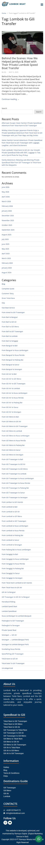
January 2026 (7, 211)
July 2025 (5, 239)
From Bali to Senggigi (10, 341)
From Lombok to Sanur (10, 540)
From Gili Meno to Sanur (11, 450)
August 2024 (6, 272)
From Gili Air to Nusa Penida (13, 398)
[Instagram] (5, 823)
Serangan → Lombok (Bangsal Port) (15, 640)
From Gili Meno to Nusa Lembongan (16, 436)
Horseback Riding (8, 602)
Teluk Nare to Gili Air (10, 659)
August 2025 (6, 235)
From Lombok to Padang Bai (12, 535)
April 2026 (6, 197)
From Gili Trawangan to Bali (12, 459)
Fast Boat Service (8, 308)
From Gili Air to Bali (9, 374)
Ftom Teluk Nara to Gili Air (12, 587)
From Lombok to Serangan (12, 545)
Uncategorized (7, 668)
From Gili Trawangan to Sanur (13, 493)
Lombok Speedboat (9, 611)
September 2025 (8, 230)
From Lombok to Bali (9, 507)
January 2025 (7, 268)
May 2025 (5, 249)
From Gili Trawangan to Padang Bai (15, 488)
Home (4, 13)
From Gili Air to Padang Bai (12, 402)
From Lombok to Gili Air (11, 512)
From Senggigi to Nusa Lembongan (15, 559)
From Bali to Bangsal (10, 317)
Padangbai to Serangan (11, 625)
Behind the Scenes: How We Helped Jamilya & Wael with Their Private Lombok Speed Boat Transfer (20, 63)
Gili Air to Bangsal (8, 592)
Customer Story (8, 293)
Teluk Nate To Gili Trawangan (13, 663)
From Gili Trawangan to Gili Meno (15, 469)
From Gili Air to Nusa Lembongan (14, 393)
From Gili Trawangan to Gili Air (13, 464)
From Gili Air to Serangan (11, 412)
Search (4, 108)
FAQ (3, 303)
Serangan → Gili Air (9, 635)
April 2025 (6, 253)
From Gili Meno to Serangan (12, 455)
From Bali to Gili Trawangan (12, 331)
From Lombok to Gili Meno (12, 516)
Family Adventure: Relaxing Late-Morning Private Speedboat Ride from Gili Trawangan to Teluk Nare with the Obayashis (21, 162)
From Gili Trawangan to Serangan (15, 497)
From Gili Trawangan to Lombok (14, 474)
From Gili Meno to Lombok (12, 431)
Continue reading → (10, 99)
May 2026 (5, 192)
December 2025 (8, 215)
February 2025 (7, 263)
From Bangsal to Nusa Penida (13, 355)
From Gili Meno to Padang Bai (13, 445)
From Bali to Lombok (9, 336)
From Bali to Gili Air (9, 322)
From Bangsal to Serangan (12, 369)
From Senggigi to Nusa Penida (13, 564)
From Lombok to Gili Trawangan (14, 521)
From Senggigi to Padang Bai (13, 568)
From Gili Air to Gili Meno (11, 379)
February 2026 (7, 206)
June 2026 (5, 187)
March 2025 (6, 258)
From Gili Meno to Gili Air (11, 421)
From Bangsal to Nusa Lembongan (15, 350)
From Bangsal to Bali (10, 346)
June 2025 (5, 244)
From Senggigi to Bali (10, 554)
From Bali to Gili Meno (10, 327)
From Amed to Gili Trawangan (13, 312)
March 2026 (6, 201)
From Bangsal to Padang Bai (12, 360)
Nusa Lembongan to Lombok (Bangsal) (16, 616)
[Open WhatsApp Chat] (38, 838)
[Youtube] (10, 823)
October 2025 (7, 225)
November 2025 (8, 220)
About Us (9, 684)
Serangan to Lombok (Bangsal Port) (15, 644)
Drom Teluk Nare (8, 298)
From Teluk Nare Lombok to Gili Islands (17, 583)
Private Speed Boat (9, 630)
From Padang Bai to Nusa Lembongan (16, 549)
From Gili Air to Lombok (11, 388)
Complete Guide (8, 289)
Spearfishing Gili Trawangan (13, 654)
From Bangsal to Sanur (10, 365)
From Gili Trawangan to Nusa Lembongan (18, 478)
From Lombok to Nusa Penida (13, 530)
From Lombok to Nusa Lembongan (15, 526)
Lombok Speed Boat (9, 606)
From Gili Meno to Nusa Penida (14, 440)
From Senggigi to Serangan (12, 578)
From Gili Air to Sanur (10, 407)
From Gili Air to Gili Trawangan (13, 383)
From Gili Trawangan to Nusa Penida (16, 483)
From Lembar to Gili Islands (12, 502)
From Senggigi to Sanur (11, 573)
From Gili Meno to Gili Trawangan (15, 426)
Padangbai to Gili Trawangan (13, 621)
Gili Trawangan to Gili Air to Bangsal (16, 597)
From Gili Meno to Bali (10, 417)
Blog (4, 72)
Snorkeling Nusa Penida (11, 649)
